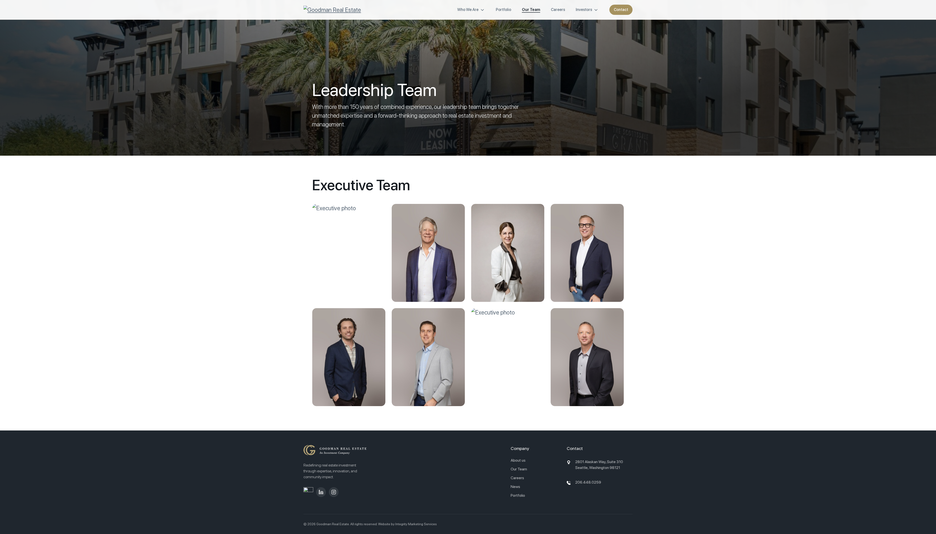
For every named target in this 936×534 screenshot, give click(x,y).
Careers (558, 9)
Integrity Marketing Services (416, 524)
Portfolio (503, 9)
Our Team (531, 9)
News (515, 486)
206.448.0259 (588, 482)
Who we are (467, 9)
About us (518, 460)
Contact (621, 9)
